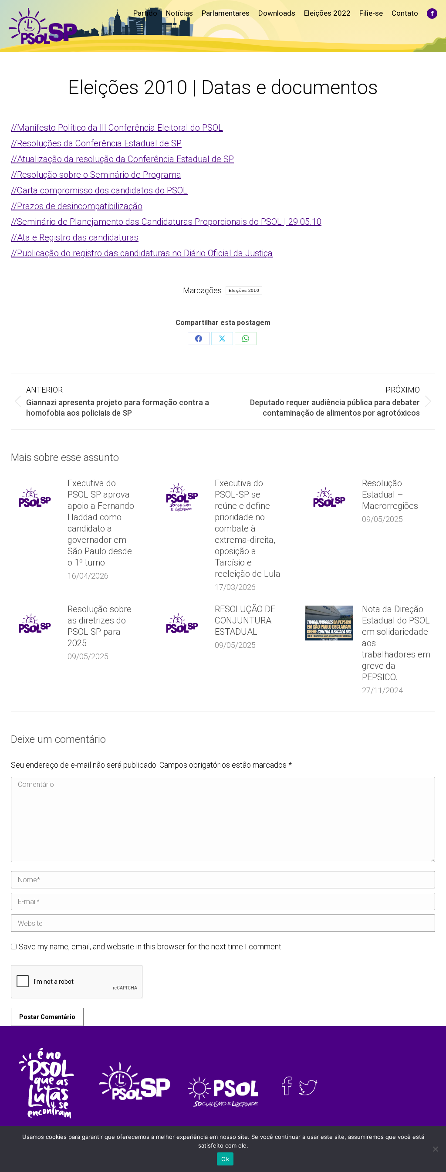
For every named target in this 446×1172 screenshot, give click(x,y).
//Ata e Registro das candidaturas (75, 237)
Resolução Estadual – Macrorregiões (390, 494)
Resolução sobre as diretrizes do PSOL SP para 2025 (100, 626)
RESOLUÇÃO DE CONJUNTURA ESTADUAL (245, 620)
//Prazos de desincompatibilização (76, 206)
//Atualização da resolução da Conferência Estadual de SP (122, 159)
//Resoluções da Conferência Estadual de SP (96, 143)
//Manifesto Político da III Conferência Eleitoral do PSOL (117, 127)
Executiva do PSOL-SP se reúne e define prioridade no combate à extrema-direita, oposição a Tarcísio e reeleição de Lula (247, 528)
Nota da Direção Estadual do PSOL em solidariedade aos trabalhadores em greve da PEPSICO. (396, 643)
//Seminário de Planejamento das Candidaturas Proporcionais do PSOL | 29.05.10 (166, 222)
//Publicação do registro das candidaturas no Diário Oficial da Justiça (142, 253)
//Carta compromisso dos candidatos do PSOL (99, 190)
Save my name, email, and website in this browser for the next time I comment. (151, 946)
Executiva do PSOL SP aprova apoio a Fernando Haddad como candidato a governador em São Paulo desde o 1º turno (101, 523)
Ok (225, 1158)
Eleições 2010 (244, 290)
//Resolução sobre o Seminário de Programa (96, 174)
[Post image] (35, 497)
